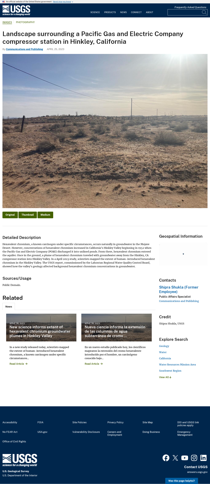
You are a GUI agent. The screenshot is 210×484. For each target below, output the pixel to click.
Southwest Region (170, 370)
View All (164, 377)
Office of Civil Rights (14, 441)
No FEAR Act (9, 432)
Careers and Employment (114, 433)
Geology (164, 346)
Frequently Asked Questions (190, 7)
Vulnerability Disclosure (86, 432)
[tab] (8, 306)
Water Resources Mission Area (177, 364)
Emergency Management (184, 433)
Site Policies (79, 422)
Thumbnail (28, 214)
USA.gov (42, 432)
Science (95, 12)
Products (110, 12)
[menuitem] (95, 10)
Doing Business (151, 432)
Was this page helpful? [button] (181, 480)
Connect (136, 12)
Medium (45, 214)
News (123, 12)
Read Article (17, 363)
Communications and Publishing (24, 49)
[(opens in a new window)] (166, 457)
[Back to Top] (199, 473)
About (149, 12)
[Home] (16, 14)
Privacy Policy (115, 422)
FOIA (40, 422)
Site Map (148, 422)
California (165, 358)
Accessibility (9, 422)
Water (162, 352)
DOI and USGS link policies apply (188, 424)
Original (10, 214)
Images (7, 22)
